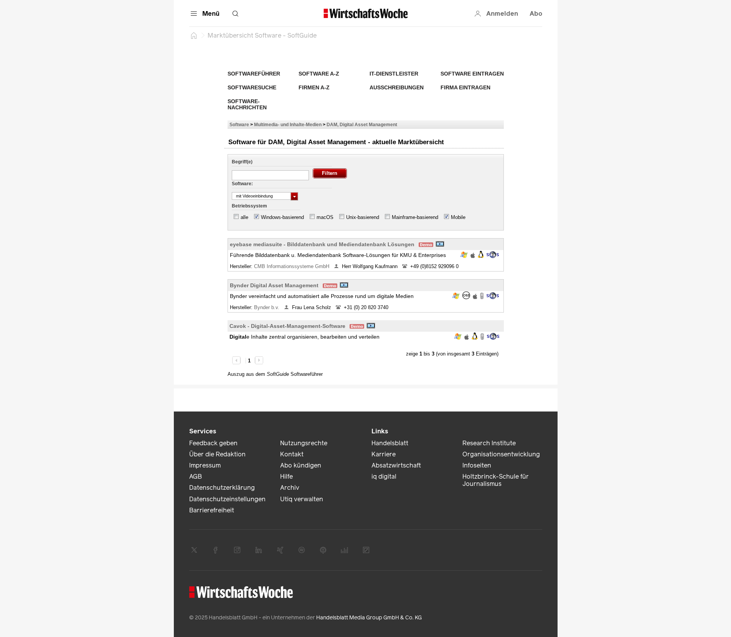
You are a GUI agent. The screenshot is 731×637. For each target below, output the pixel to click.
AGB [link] (195, 476)
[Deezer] (344, 550)
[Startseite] (193, 35)
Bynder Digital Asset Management (274, 285)
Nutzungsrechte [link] (303, 443)
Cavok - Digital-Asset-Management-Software (287, 326)
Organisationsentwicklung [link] (501, 454)
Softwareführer (254, 74)
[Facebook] (215, 550)
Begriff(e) (242, 162)
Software (239, 124)
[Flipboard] (366, 550)
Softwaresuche (252, 87)
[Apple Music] (323, 550)
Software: (242, 183)
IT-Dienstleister (394, 74)
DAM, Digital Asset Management (362, 124)
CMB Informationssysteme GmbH (292, 266)
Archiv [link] (289, 487)
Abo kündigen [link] (300, 465)
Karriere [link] (383, 454)
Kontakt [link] (292, 454)
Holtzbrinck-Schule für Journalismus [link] (495, 480)
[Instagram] (237, 550)
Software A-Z (319, 74)
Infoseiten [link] (476, 465)
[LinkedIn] (258, 550)
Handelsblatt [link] (389, 443)
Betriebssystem (249, 206)
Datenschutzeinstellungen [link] (227, 499)
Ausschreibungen (397, 87)
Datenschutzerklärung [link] (222, 487)
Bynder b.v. (267, 307)
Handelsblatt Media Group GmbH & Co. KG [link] (369, 617)
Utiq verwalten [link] (301, 499)
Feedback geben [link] (213, 443)
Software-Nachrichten (247, 104)
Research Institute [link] (489, 443)
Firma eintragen (465, 87)
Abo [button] (536, 13)
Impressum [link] (205, 465)
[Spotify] (301, 550)
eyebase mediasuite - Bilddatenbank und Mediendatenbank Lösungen (322, 244)
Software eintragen (472, 74)
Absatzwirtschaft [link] (396, 465)
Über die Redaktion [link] (217, 454)
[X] (194, 550)
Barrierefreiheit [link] (211, 510)
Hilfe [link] (286, 476)
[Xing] (280, 550)
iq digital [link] (383, 476)
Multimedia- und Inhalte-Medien (288, 124)
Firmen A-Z (314, 87)
